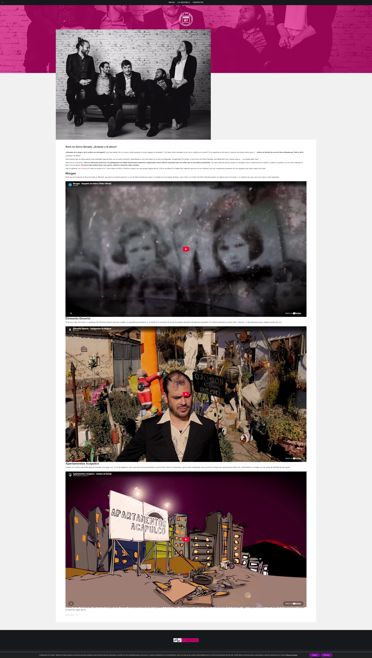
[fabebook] (184, 640)
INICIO (172, 2)
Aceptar (314, 655)
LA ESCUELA (184, 2)
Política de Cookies (291, 655)
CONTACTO (198, 2)
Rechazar (326, 655)
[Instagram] (192, 640)
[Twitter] (188, 640)
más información (84, 168)
